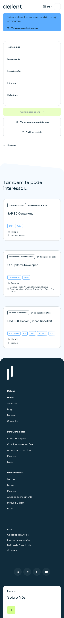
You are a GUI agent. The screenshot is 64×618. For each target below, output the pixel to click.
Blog (9, 409)
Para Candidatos (16, 431)
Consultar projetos (16, 438)
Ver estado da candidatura (34, 122)
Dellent (11, 391)
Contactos (12, 421)
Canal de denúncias (18, 534)
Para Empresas (14, 472)
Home (10, 397)
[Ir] (11, 610)
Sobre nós (12, 403)
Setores (11, 479)
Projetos (12, 145)
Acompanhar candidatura (21, 450)
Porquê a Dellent (15, 502)
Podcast (11, 415)
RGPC (10, 529)
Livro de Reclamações (18, 540)
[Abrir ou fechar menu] (57, 6)
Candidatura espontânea (20, 444)
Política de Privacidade (19, 545)
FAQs (9, 462)
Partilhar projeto (34, 132)
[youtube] (46, 572)
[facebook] (37, 572)
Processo (11, 456)
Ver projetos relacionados (24, 28)
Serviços (11, 485)
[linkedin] (18, 572)
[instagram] (27, 572)
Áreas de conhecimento (19, 497)
